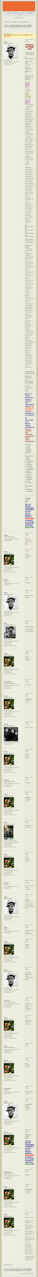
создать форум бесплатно (27, 1273)
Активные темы (19, 17)
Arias (5, 1046)
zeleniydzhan (7, 681)
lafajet (5, 42)
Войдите (14, 22)
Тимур (6, 535)
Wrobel (6, 724)
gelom (5, 927)
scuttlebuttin (7, 1088)
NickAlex (6, 883)
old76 (5, 623)
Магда (6, 551)
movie (7, 25)
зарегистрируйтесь (24, 22)
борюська (7, 1000)
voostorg (6, 780)
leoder (5, 822)
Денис (6, 580)
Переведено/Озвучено (16, 25)
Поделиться (28, 39)
